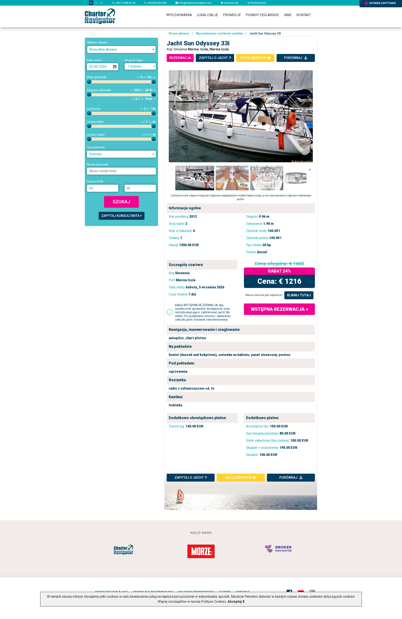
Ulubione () (230, 2)
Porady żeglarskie (262, 15)
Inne (287, 15)
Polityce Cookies (213, 602)
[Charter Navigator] (100, 16)
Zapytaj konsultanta (120, 216)
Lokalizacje (207, 15)
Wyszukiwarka (179, 15)
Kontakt (303, 15)
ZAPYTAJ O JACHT (189, 478)
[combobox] (121, 49)
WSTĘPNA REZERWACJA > (279, 309)
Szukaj (121, 201)
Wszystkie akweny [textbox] (103, 49)
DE (101, 2)
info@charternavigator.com (195, 2)
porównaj (293, 58)
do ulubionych (253, 58)
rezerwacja (180, 58)
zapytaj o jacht (213, 58)
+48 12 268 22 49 (125, 2)
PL (91, 2)
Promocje (232, 15)
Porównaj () (258, 2)
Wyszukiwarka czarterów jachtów (219, 33)
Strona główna (179, 33)
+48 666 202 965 (156, 2)
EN (96, 2)
